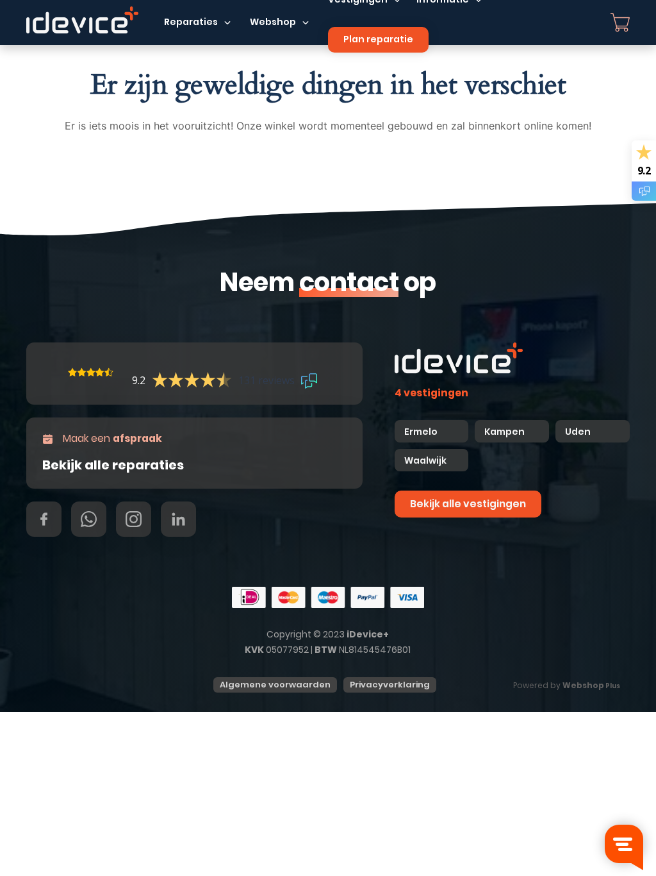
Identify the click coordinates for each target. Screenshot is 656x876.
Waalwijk (425, 460)
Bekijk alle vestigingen (468, 503)
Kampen (505, 431)
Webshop (273, 21)
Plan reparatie (378, 39)
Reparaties (191, 21)
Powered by (566, 685)
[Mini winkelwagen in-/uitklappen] (620, 22)
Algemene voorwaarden (275, 684)
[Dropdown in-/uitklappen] (227, 22)
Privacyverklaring (390, 684)
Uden (578, 431)
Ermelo (421, 431)
